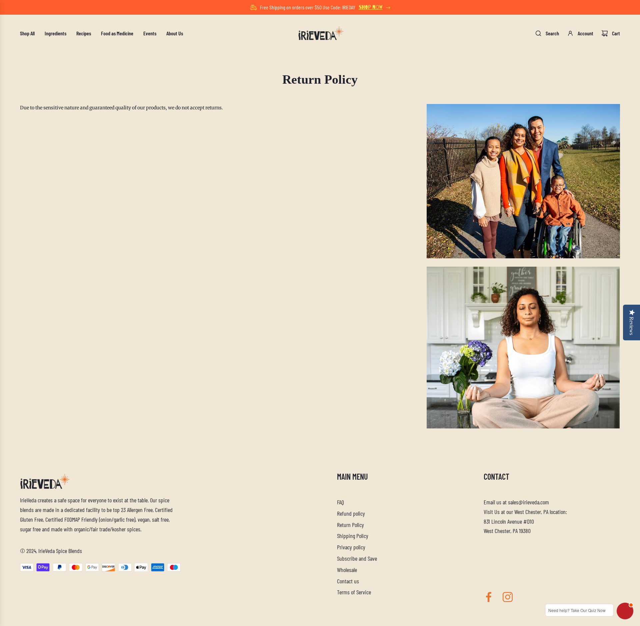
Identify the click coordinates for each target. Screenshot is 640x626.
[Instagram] (508, 597)
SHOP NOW (371, 7)
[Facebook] (489, 597)
